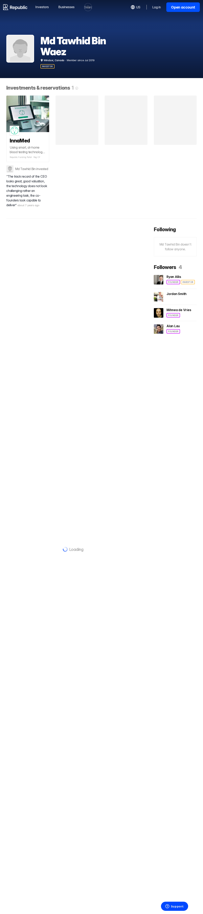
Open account (183, 7)
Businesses (66, 7)
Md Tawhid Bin (25, 169)
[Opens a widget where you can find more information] (174, 907)
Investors (42, 7)
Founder (173, 282)
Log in (156, 7)
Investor (47, 66)
